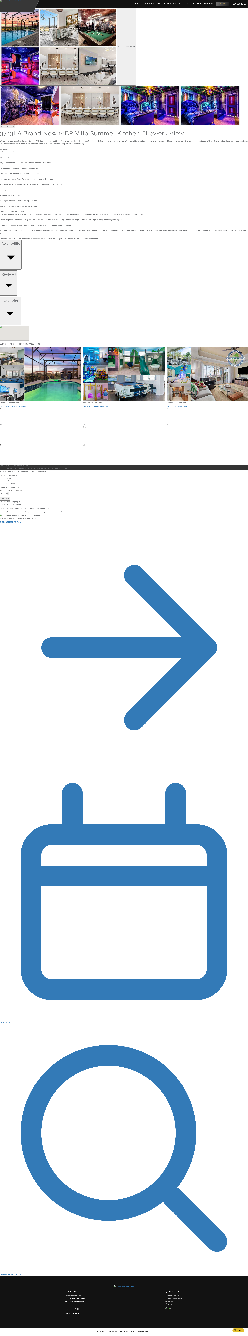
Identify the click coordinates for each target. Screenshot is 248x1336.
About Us (208, 4)
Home (137, 4)
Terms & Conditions (131, 1331)
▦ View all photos (8, 126)
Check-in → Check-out (9, 487)
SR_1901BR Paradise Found (93, 406)
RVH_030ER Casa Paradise (10, 406)
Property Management (174, 1298)
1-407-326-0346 (72, 1313)
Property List (170, 1304)
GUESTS (3, 493)
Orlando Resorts (172, 4)
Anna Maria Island (192, 4)
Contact (222, 4)
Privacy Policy (145, 1331)
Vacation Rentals (152, 4)
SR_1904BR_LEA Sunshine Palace (180, 406)
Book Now (5, 499)
